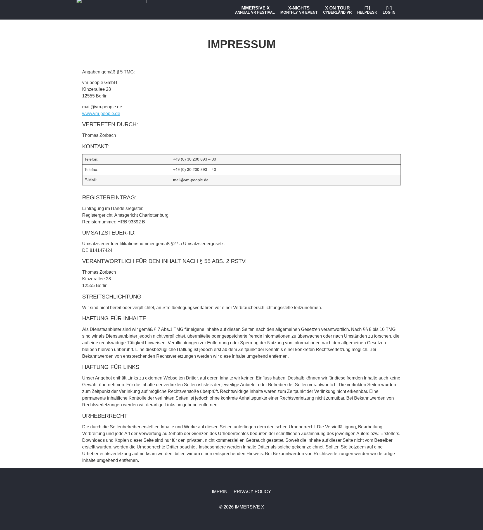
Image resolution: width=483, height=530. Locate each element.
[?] (367, 10)
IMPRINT (221, 491)
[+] (389, 10)
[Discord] (225, 10)
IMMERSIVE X (255, 10)
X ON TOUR (337, 10)
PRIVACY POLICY (252, 491)
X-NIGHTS (299, 10)
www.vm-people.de (101, 113)
